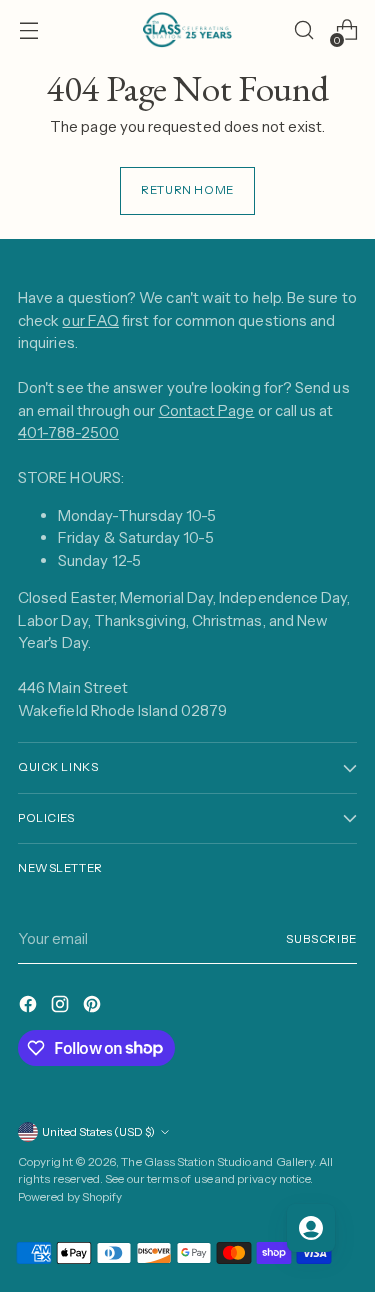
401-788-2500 (68, 432)
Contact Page (207, 410)
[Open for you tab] (311, 1228)
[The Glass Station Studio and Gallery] (188, 30)
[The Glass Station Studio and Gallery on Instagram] (62, 1007)
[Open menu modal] (28, 30)
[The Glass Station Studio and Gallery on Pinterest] (94, 1007)
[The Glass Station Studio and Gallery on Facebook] (30, 1007)
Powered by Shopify (70, 1197)
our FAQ (90, 320)
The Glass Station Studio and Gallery (217, 1162)
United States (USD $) (98, 1132)
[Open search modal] (303, 30)
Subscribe (321, 939)
